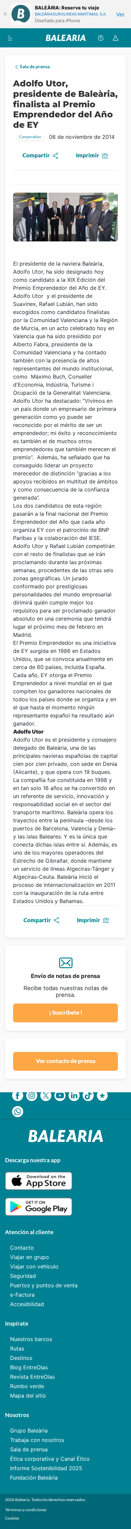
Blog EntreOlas (29, 1367)
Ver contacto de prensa (65, 1060)
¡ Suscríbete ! (65, 1012)
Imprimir (87, 155)
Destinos (21, 1358)
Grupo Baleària (29, 1430)
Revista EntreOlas (32, 1376)
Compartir (36, 155)
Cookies (12, 1518)
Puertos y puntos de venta (44, 1285)
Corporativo (30, 136)
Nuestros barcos (31, 1339)
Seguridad (23, 1275)
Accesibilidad (27, 1304)
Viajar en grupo (29, 1257)
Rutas (17, 1348)
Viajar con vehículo (34, 1266)
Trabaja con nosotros (37, 1440)
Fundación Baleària (34, 1477)
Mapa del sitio (28, 1395)
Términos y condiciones (25, 1509)
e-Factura (22, 1294)
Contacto (22, 1247)
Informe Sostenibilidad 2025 (46, 1468)
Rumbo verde (27, 1386)
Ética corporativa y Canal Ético (50, 1458)
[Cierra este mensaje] (5, 14)
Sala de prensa (29, 1449)
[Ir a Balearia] (66, 38)
